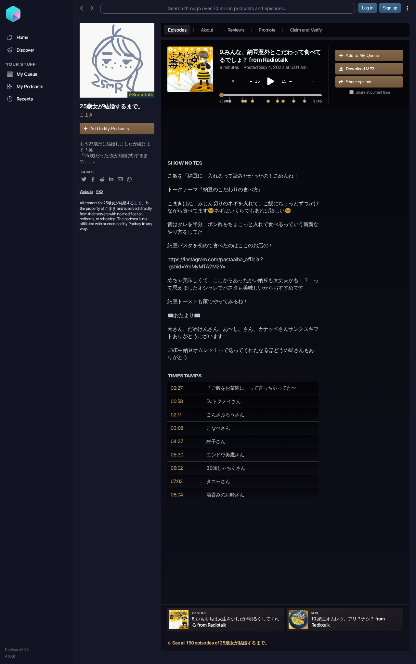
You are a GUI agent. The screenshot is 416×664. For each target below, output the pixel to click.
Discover (25, 50)
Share (359, 81)
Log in (367, 8)
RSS (100, 191)
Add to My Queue (362, 55)
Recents (25, 99)
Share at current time (373, 92)
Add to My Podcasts (109, 128)
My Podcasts (30, 86)
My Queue (27, 74)
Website (86, 191)
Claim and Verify (306, 30)
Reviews (236, 30)
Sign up (390, 8)
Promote (267, 30)
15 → (286, 81)
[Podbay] (13, 20)
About (10, 656)
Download (360, 68)
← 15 (255, 81)
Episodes (177, 30)
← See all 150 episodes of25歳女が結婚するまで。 (218, 642)
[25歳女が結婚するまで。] (117, 60)
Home (22, 37)
